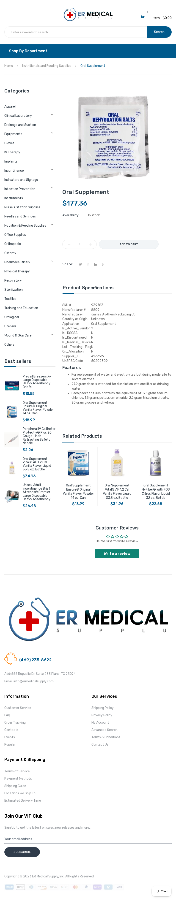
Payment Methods (18, 779)
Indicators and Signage (21, 180)
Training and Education (21, 308)
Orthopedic (12, 244)
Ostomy (10, 253)
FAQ (7, 715)
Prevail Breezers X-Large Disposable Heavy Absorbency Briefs (37, 382)
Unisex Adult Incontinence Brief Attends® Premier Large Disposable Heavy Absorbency (36, 492)
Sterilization (13, 290)
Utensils (10, 326)
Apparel (10, 107)
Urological (11, 317)
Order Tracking (15, 723)
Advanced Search (104, 730)
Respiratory (13, 280)
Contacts (11, 730)
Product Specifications (88, 287)
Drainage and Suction (20, 125)
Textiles (10, 299)
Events (9, 737)
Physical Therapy (17, 271)
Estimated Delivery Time (22, 801)
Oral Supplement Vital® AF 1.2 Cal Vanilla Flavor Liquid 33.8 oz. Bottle (37, 464)
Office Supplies (15, 235)
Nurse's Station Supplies (22, 207)
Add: (7, 674)
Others (9, 345)
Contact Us (99, 744)
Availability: (70, 215)
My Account (100, 723)
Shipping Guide (15, 786)
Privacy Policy (101, 715)
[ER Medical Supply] (87, 9)
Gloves (9, 143)
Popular (10, 744)
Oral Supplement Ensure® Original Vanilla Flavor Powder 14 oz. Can (38, 408)
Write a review (117, 553)
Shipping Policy (102, 708)
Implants (10, 161)
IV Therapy (12, 152)
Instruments (13, 198)
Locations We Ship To (20, 793)
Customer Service (17, 708)
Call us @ (25, 655)
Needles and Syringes (20, 216)
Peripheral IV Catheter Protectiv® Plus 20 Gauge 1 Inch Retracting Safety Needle (39, 436)
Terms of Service (17, 771)
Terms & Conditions (105, 737)
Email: (8, 681)
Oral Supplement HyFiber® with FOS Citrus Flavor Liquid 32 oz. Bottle (156, 491)
